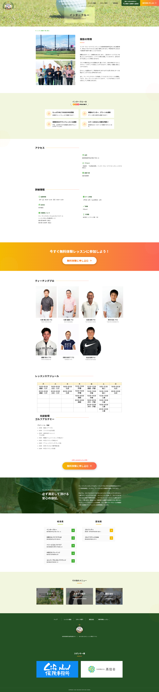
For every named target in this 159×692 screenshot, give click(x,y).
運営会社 (115, 3)
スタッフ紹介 (104, 3)
